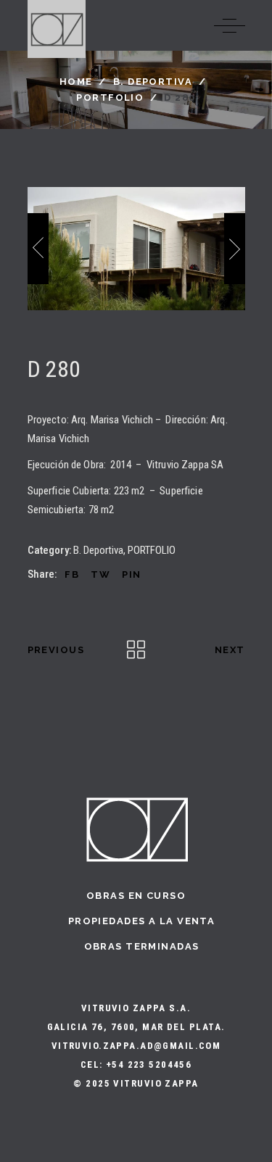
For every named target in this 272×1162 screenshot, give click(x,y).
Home (76, 81)
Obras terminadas (141, 946)
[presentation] (38, 248)
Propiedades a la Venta (141, 921)
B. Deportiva (152, 81)
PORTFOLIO (110, 97)
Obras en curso (136, 895)
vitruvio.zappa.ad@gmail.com (136, 1045)
